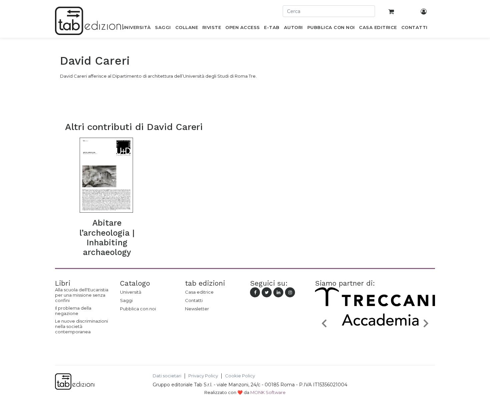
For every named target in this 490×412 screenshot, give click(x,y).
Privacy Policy (203, 375)
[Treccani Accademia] (375, 338)
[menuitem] (136, 28)
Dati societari (167, 375)
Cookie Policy (240, 375)
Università (130, 292)
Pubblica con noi (138, 308)
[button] (324, 323)
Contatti (194, 300)
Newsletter (197, 308)
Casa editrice (199, 292)
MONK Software (268, 392)
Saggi (126, 300)
